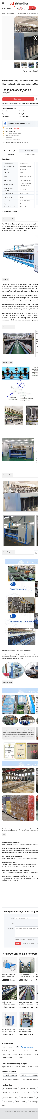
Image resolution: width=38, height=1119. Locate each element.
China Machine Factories (10, 1088)
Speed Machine (28, 1093)
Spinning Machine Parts (10, 1097)
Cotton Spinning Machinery (11, 1079)
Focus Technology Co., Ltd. (23, 1111)
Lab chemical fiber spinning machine (27, 1051)
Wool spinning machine (8, 1051)
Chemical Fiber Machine (10, 1075)
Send (17, 943)
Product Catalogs (28, 1047)
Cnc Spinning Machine (27, 1097)
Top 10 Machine (7, 1102)
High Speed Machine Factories (12, 1093)
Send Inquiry (18, 99)
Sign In (5, 142)
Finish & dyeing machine (9, 1054)
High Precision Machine (28, 1088)
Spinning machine (7, 1057)
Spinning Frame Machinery (30, 1079)
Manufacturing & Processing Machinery (16, 13)
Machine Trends (20, 1102)
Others (21, 1057)
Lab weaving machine (25, 1054)
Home (3, 13)
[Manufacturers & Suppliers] (19, 3)
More (3, 1105)
